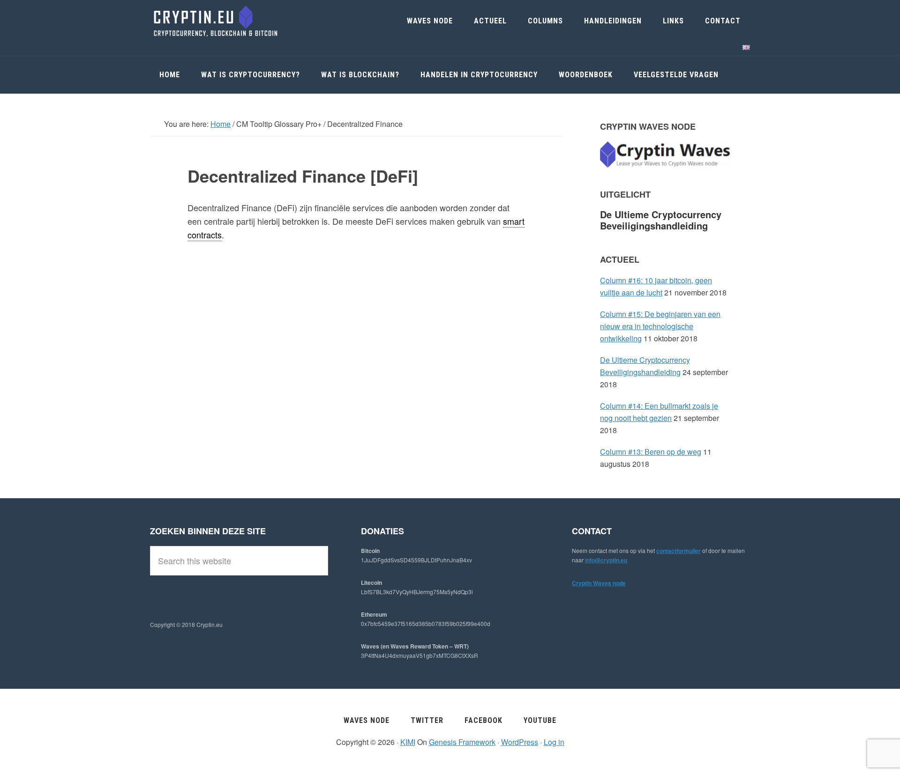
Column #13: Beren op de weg (650, 451)
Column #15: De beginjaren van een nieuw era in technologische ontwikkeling (660, 326)
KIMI (407, 742)
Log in (554, 742)
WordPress (519, 742)
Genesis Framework (462, 742)
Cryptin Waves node (599, 583)
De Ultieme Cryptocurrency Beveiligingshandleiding (660, 219)
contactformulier (678, 550)
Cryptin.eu (220, 21)
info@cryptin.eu (606, 560)
